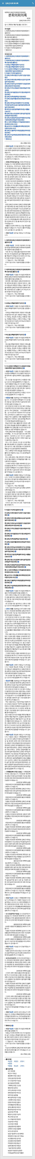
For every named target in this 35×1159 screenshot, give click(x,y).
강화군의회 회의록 (11, 3)
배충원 (8, 398)
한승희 (8, 681)
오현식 (8, 609)
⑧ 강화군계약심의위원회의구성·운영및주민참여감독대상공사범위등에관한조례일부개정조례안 (17, 105)
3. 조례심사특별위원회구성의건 (14, 65)
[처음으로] (11, 242)
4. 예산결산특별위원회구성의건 (14, 67)
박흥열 (10, 1066)
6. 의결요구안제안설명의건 (13, 73)
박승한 (11, 146)
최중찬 (16, 1061)
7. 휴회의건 (8, 139)
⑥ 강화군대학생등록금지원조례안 (15, 96)
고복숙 (22, 1066)
